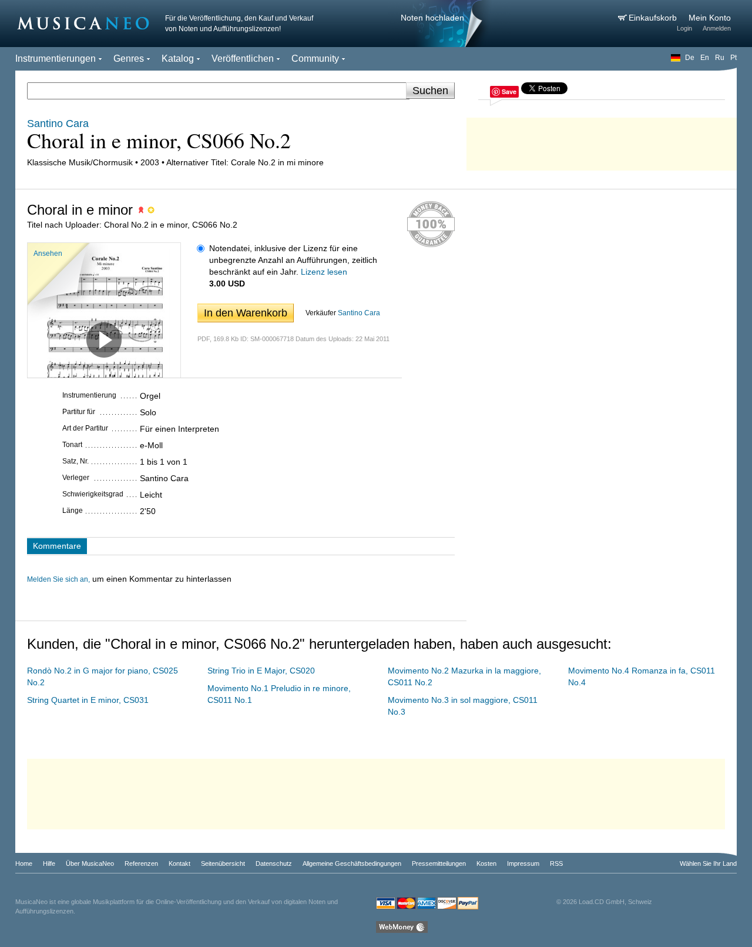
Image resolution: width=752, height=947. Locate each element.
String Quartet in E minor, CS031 (88, 700)
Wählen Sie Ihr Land (708, 863)
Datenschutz (274, 863)
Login (684, 28)
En (704, 58)
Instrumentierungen (55, 59)
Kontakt (179, 863)
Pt (733, 58)
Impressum (523, 863)
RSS (556, 863)
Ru (719, 58)
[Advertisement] (601, 141)
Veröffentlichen (243, 59)
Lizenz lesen (324, 271)
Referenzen (141, 863)
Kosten (486, 863)
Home (23, 863)
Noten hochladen (432, 17)
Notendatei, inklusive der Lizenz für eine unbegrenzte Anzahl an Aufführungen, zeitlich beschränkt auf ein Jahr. (293, 260)
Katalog (178, 59)
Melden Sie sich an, (58, 579)
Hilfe (49, 863)
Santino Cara (359, 313)
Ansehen (47, 253)
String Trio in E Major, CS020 (261, 670)
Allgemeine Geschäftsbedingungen (352, 863)
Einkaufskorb (654, 17)
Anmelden (717, 28)
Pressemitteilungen (439, 863)
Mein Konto (710, 17)
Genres (128, 59)
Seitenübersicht (223, 863)
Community (315, 59)
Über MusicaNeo (90, 863)
